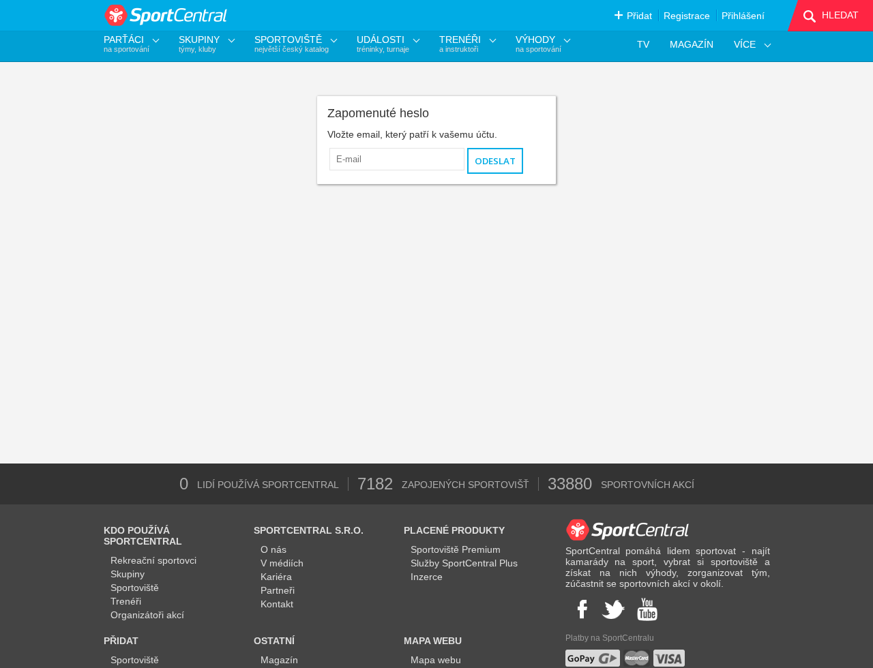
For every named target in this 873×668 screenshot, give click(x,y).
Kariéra (276, 576)
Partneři (278, 590)
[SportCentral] (167, 15)
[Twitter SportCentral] (613, 609)
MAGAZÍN (691, 44)
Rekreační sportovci (153, 560)
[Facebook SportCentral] (580, 609)
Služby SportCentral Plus (464, 563)
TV (643, 44)
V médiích (282, 563)
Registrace (687, 15)
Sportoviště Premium (456, 549)
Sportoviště (134, 587)
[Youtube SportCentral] (647, 609)
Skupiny (127, 573)
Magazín (279, 659)
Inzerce (427, 576)
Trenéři (125, 601)
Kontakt (277, 603)
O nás (273, 549)
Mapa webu (436, 659)
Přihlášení (743, 15)
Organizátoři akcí (147, 614)
